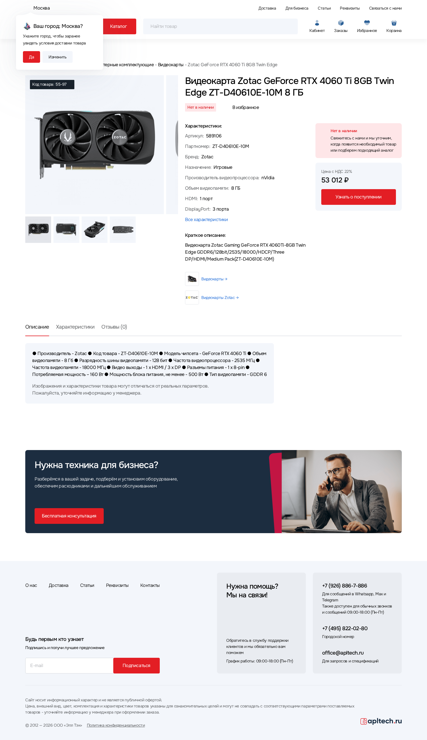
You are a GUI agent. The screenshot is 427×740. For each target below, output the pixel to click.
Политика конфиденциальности (116, 725)
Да (31, 57)
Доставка (267, 8)
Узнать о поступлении (358, 197)
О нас (31, 585)
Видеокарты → (214, 279)
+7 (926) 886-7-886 (344, 586)
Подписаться (136, 665)
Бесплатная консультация (69, 516)
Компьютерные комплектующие (120, 65)
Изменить (58, 57)
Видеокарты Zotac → (219, 297)
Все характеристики (206, 219)
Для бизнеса (297, 8)
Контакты (150, 585)
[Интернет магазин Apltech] (381, 721)
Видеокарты (171, 65)
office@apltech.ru (343, 653)
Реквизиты (350, 8)
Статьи (324, 8)
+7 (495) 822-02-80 (344, 628)
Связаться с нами (385, 8)
